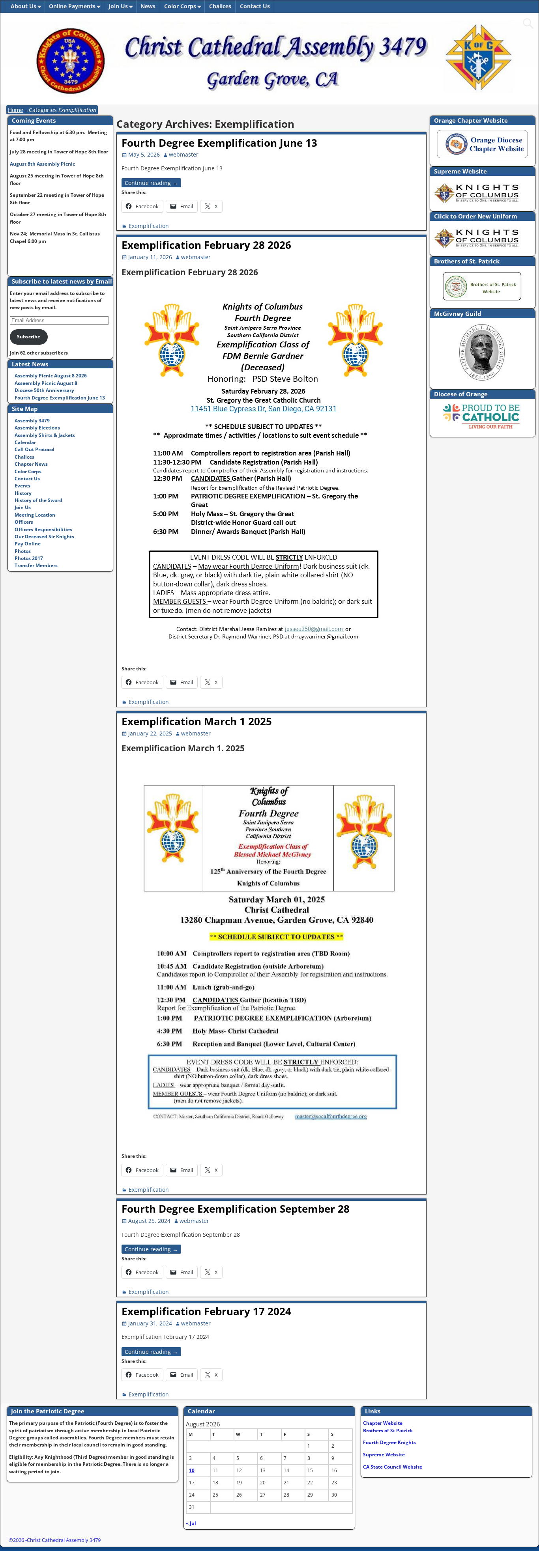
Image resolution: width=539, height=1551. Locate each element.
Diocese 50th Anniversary (44, 390)
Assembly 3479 (32, 420)
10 (192, 1470)
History (23, 493)
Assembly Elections (37, 427)
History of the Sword (38, 500)
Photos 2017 (29, 558)
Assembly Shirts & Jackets (45, 435)
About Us (23, 6)
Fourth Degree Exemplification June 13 (219, 143)
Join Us (118, 6)
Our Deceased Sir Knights (44, 536)
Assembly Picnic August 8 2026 (51, 375)
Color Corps (180, 6)
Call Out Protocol (34, 449)
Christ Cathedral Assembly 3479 (64, 1540)
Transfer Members (36, 565)
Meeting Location (35, 514)
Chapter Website (382, 1423)
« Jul (191, 1523)
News (147, 6)
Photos (23, 551)
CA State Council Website (392, 1466)
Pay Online (28, 543)
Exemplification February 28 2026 (206, 245)
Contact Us (255, 6)
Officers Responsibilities (43, 529)
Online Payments (72, 6)
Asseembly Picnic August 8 (46, 383)
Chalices (220, 6)
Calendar (25, 442)
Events (22, 485)
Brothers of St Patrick (388, 1430)
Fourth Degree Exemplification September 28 (236, 1209)
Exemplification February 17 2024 (206, 1311)
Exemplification (149, 226)
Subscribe (28, 336)
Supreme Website (384, 1454)
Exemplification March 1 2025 (197, 721)
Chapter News (31, 464)
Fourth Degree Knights (389, 1442)
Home (15, 110)
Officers (24, 522)
